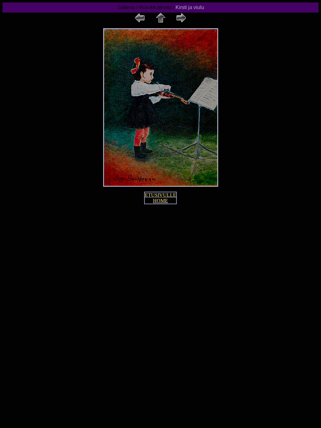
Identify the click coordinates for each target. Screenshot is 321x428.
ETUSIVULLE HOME (160, 197)
